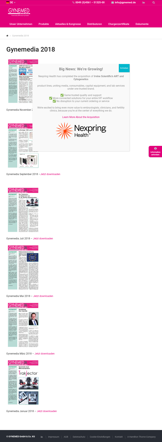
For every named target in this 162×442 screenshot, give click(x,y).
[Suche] (154, 2)
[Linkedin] (144, 2)
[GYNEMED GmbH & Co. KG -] (19, 14)
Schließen (124, 68)
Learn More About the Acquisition (81, 117)
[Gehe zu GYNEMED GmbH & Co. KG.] (7, 35)
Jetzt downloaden (50, 174)
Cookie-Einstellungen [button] (100, 437)
